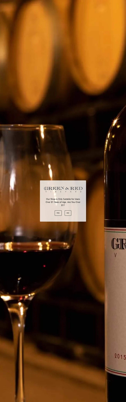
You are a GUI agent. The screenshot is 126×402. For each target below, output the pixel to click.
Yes (58, 213)
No (68, 213)
